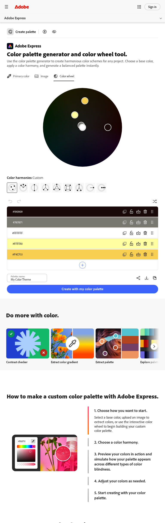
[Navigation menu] (6, 6)
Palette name (18, 276)
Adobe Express (15, 18)
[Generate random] (154, 201)
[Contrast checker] (44, 31)
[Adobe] (22, 6)
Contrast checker (17, 362)
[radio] (12, 188)
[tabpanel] (82, 139)
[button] (139, 6)
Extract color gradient (64, 362)
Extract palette (105, 362)
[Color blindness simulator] (54, 31)
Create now (28, 343)
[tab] (18, 76)
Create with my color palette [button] (82, 289)
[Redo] (18, 201)
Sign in (152, 7)
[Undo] (10, 201)
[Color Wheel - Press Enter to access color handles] (82, 127)
